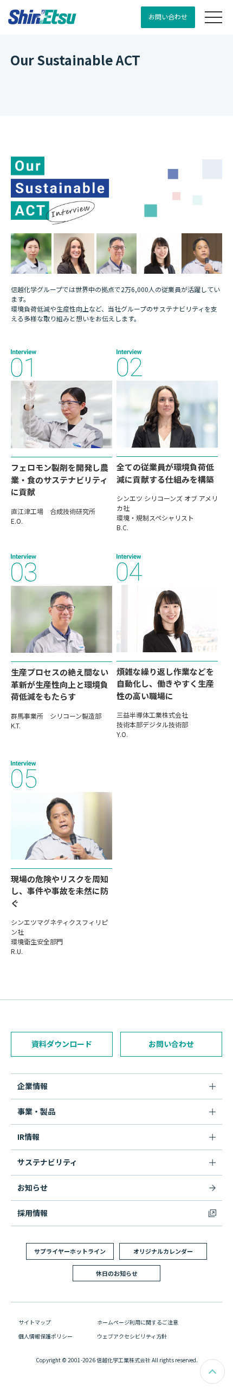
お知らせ (32, 1187)
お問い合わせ (167, 16)
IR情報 (28, 1136)
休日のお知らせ (117, 1273)
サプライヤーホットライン (70, 1251)
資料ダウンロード (61, 1043)
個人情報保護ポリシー (45, 1336)
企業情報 (32, 1085)
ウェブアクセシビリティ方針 (132, 1336)
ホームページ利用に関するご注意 (137, 1322)
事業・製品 (36, 1111)
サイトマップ (34, 1322)
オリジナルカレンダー (163, 1251)
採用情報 (32, 1212)
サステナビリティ (47, 1162)
